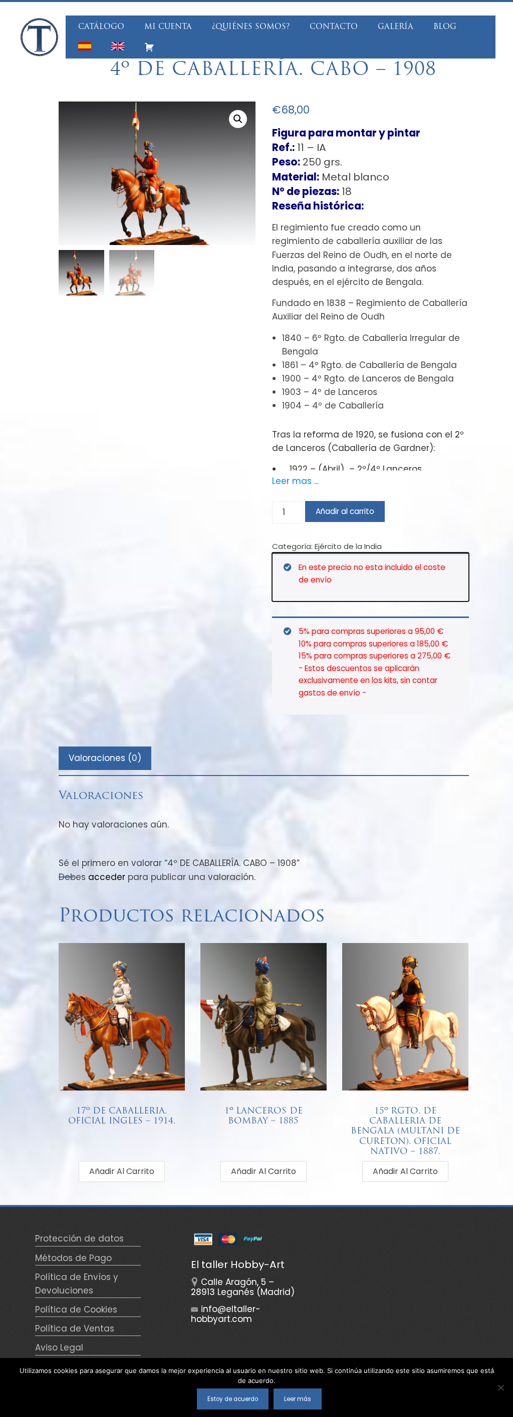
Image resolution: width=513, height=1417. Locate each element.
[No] (500, 1387)
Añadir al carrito (345, 511)
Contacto (334, 27)
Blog (444, 27)
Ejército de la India (348, 546)
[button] (238, 119)
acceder (106, 877)
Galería (395, 27)
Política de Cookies (76, 1310)
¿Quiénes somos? (251, 27)
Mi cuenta (168, 27)
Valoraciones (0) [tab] (105, 758)
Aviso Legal (59, 1348)
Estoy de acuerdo (232, 1399)
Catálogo (101, 27)
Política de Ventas (74, 1328)
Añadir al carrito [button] (121, 1171)
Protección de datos (79, 1238)
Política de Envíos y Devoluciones (76, 1283)
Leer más (297, 1399)
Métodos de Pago (73, 1258)
